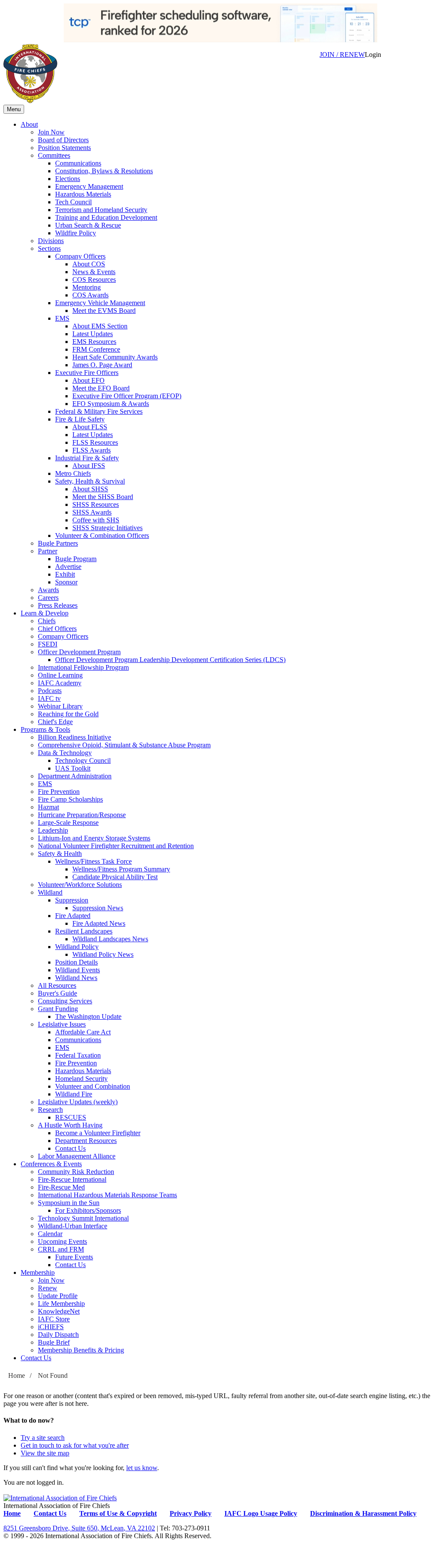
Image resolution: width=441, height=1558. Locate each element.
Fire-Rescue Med (61, 1187)
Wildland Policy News (103, 954)
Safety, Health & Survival (90, 481)
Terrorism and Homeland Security (101, 209)
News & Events (93, 271)
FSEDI (47, 644)
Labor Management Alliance (76, 1156)
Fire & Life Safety (80, 419)
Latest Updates (92, 333)
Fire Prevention (59, 791)
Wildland (50, 892)
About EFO (88, 380)
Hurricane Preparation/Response (82, 814)
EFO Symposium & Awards (110, 403)
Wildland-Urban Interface (72, 1226)
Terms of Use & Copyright (118, 1513)
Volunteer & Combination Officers (102, 535)
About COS (88, 264)
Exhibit (65, 574)
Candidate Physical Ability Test (115, 876)
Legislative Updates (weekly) (78, 1101)
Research (50, 1109)
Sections (49, 248)
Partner (47, 551)
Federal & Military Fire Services (99, 411)
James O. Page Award (102, 364)
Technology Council (83, 760)
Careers (48, 597)
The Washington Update (88, 1016)
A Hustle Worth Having (70, 1125)
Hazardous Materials (83, 194)
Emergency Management (89, 186)
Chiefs (47, 620)
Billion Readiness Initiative (74, 737)
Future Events (74, 1257)
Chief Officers (57, 628)
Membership (38, 1272)
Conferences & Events (51, 1164)
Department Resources (86, 1140)
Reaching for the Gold (68, 714)
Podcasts (50, 690)
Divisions (51, 240)
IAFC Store (54, 1319)
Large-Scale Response (68, 822)
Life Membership (61, 1303)
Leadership (53, 830)
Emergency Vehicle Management (100, 302)
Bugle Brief (54, 1342)
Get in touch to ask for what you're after (75, 1445)
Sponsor (66, 582)
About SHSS (90, 489)
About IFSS (88, 465)
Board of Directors (63, 140)
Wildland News (76, 977)
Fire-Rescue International (72, 1179)
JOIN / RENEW (342, 54)
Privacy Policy (190, 1513)
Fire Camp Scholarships (70, 799)
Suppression (71, 900)
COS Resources (94, 279)
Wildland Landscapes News (110, 939)
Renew (47, 1288)
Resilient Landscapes (83, 931)
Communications (78, 163)
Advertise (68, 566)
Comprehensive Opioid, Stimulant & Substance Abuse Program (124, 745)
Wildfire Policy (75, 233)
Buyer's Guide (57, 993)
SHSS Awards (92, 512)
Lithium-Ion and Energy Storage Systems (94, 838)
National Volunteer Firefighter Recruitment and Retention (116, 845)
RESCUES (70, 1117)
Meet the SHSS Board (102, 496)
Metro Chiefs (73, 473)
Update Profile (58, 1295)
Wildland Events (77, 970)
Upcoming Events (62, 1241)
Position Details (76, 962)
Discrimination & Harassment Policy (363, 1513)
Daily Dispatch (58, 1334)
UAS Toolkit (72, 768)
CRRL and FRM (61, 1249)
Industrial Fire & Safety (87, 458)
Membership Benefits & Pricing (81, 1350)
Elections (67, 178)
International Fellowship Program (83, 667)
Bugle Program (75, 558)
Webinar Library (60, 706)
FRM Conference (96, 349)
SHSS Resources (95, 504)
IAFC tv (49, 698)
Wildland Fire (73, 1094)
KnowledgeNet (59, 1311)
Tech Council (73, 202)
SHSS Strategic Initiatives (107, 527)
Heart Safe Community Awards (115, 357)
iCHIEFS (51, 1326)
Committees (54, 155)
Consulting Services (65, 1001)
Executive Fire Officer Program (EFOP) (126, 396)
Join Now (51, 132)
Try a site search (43, 1437)
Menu (14, 109)
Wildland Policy (77, 946)
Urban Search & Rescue (88, 225)
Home (16, 1375)
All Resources (57, 985)
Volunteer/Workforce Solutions (80, 884)
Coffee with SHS (95, 520)
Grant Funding (58, 1008)
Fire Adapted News (98, 923)
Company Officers (80, 256)
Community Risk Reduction (76, 1171)
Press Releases (58, 605)
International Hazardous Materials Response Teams (107, 1195)
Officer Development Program (79, 652)
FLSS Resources (95, 442)
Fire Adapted (72, 915)
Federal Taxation (78, 1055)
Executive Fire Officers (86, 372)
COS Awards (90, 295)
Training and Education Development (106, 217)
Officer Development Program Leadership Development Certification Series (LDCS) (170, 659)
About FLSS (89, 427)
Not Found (53, 1375)
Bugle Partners (58, 543)
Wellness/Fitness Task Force (93, 861)
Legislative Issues (62, 1024)
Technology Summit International (83, 1218)
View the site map (45, 1453)
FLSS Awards (91, 450)
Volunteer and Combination (92, 1086)
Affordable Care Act (83, 1032)
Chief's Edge (55, 721)
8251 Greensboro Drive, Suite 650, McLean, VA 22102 (79, 1528)
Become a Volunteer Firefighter (97, 1132)
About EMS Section (99, 326)
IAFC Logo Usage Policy (260, 1513)
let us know (141, 1467)
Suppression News (97, 908)
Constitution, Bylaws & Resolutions (104, 171)
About (29, 124)
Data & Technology (65, 752)
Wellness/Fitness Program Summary (121, 869)
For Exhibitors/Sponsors (88, 1210)
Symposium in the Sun (68, 1202)
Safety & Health (60, 853)
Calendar (50, 1233)
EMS (62, 318)
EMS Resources (94, 341)
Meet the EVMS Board (104, 310)
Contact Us (70, 1148)
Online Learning (60, 675)
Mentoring (86, 287)
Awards (48, 589)
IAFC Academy (59, 683)
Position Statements (64, 147)
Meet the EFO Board (101, 388)
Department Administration (75, 776)
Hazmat (48, 807)
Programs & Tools (45, 729)
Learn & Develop (44, 613)
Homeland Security (81, 1078)
